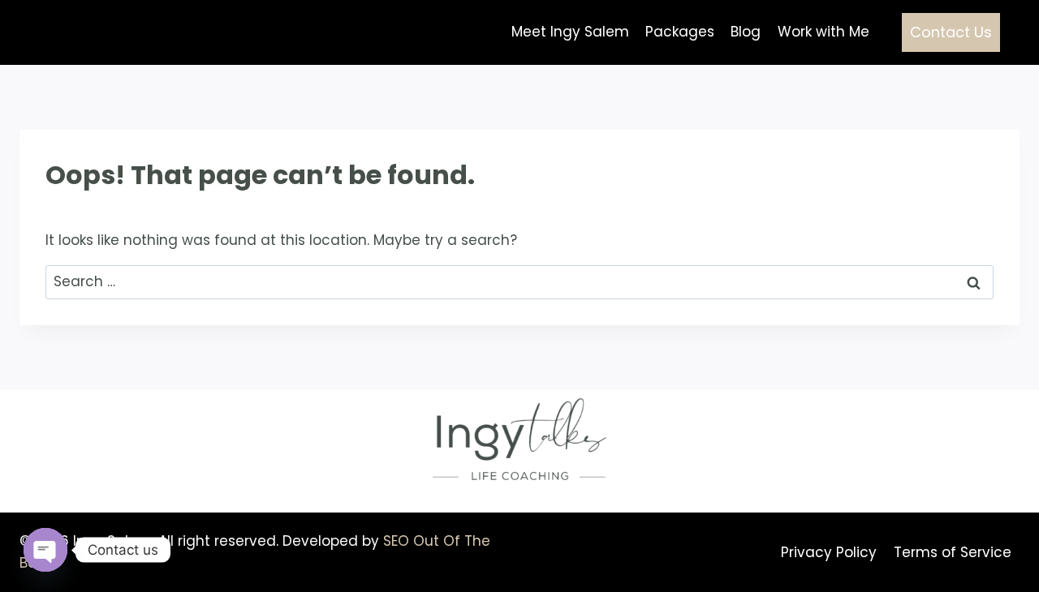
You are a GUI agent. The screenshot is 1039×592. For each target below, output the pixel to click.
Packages (679, 31)
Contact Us (951, 32)
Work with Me (823, 31)
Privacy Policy (829, 552)
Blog (746, 31)
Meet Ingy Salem (570, 31)
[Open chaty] (45, 550)
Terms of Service (952, 552)
